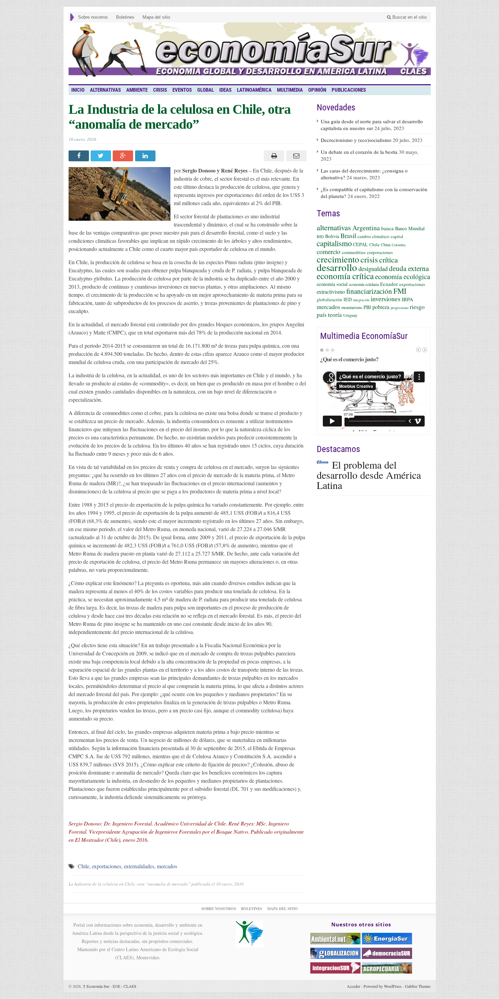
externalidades (139, 866)
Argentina (366, 227)
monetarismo (351, 307)
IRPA (407, 299)
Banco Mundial (410, 228)
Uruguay (350, 315)
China (385, 244)
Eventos (182, 90)
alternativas (334, 227)
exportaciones (106, 866)
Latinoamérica (254, 90)
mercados (167, 866)
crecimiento (338, 259)
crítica (388, 259)
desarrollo (337, 267)
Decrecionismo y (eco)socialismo (356, 140)
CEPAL (360, 244)
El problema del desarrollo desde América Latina (369, 475)
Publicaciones (349, 90)
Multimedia (290, 90)
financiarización (369, 291)
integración (361, 299)
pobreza (380, 306)
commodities (354, 252)
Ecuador (389, 283)
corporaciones (380, 252)
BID (320, 236)
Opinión (317, 90)
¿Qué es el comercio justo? (349, 359)
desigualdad (373, 268)
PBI (367, 307)
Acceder (353, 986)
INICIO (78, 90)
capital (397, 236)
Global (205, 90)
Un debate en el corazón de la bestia (359, 151)
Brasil (348, 235)
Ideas (225, 90)
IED (348, 299)
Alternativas (105, 90)
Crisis (160, 90)
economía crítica (345, 275)
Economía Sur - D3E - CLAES (109, 986)
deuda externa (409, 268)
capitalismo (334, 243)
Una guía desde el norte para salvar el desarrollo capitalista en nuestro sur (372, 124)
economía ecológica (402, 276)
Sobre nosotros (93, 17)
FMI (399, 291)
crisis (369, 259)
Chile (83, 866)
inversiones (386, 298)
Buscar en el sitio (409, 17)
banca (387, 228)
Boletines (125, 17)
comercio (328, 251)
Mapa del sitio (156, 17)
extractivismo (331, 291)
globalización (329, 299)
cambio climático (373, 236)
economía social (332, 284)
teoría (335, 314)
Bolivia (332, 236)
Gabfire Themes (418, 986)
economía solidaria (364, 284)
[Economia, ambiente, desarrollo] (250, 53)
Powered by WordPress (383, 986)
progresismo (399, 307)
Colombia (399, 244)
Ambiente (137, 90)
